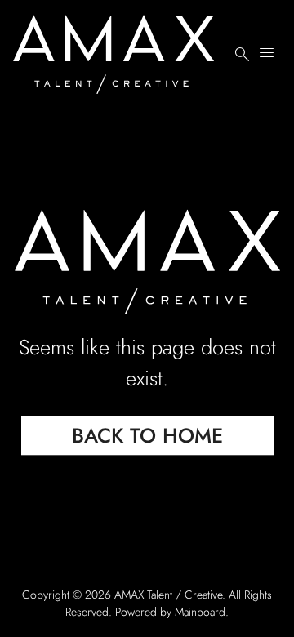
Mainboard (200, 612)
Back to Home (147, 436)
